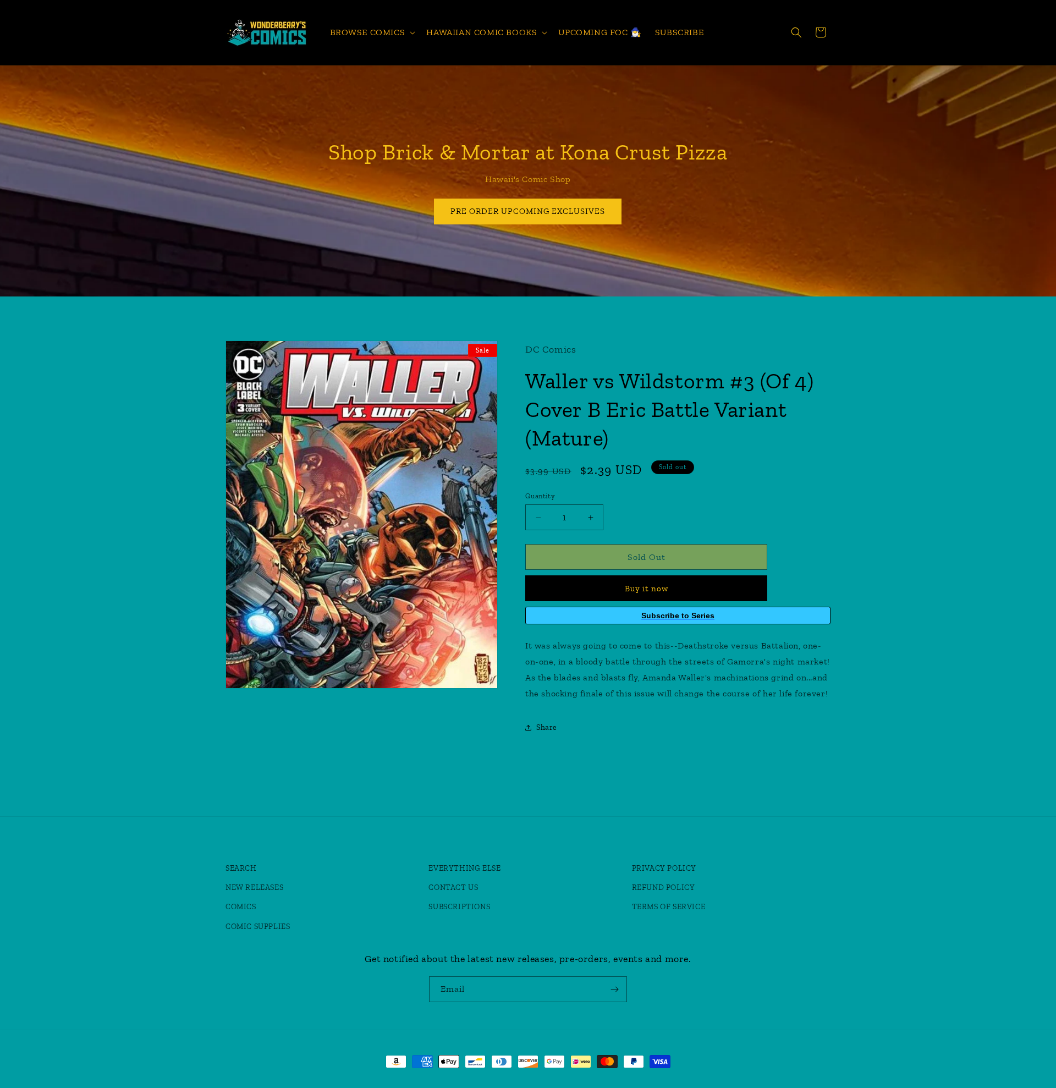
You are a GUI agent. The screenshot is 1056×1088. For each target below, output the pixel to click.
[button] (371, 32)
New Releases (254, 887)
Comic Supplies (258, 926)
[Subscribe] (614, 989)
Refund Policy (663, 887)
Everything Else (464, 868)
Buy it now (646, 589)
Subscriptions (459, 906)
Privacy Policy (664, 868)
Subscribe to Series (677, 615)
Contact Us (453, 887)
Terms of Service (669, 906)
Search (241, 868)
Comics (241, 906)
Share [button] (546, 727)
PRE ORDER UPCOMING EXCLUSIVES (528, 211)
